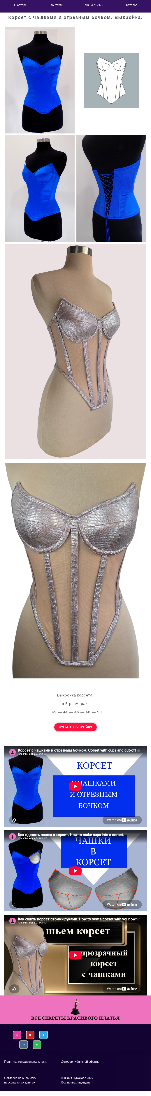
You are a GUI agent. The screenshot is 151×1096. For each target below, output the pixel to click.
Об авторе (20, 5)
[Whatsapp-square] (37, 1044)
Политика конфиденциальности (26, 1061)
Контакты (56, 5)
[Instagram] (17, 1035)
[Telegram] (43, 1035)
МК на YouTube (94, 5)
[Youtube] (30, 1035)
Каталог (131, 5)
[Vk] (23, 1044)
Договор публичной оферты (80, 1061)
